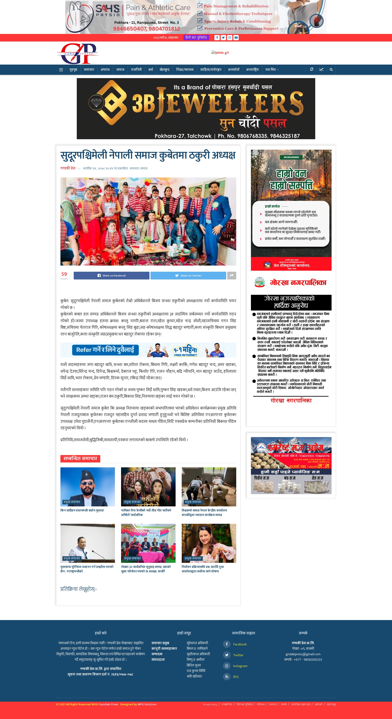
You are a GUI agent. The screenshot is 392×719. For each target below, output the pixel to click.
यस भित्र (270, 70)
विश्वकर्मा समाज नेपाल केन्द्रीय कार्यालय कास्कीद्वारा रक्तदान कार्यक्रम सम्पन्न (204, 513)
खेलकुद (164, 70)
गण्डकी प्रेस (68, 168)
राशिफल (261, 704)
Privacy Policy (210, 704)
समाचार (89, 70)
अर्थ (150, 70)
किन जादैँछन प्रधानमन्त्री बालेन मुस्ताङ (82, 510)
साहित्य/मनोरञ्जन (210, 70)
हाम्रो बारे (318, 704)
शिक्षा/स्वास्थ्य (185, 70)
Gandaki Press (108, 704)
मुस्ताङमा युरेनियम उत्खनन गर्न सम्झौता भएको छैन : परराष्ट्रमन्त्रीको (86, 569)
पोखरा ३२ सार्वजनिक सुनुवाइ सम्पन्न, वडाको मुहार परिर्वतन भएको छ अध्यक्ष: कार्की (146, 569)
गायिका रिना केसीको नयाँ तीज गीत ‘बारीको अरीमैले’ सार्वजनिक (146, 513)
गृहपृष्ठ (73, 70)
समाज (120, 70)
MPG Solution (147, 704)
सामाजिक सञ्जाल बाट (300, 704)
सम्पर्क (284, 704)
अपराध (105, 70)
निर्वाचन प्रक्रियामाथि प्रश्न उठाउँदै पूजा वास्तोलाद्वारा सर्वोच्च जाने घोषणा (203, 569)
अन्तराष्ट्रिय (252, 70)
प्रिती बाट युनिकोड (196, 37)
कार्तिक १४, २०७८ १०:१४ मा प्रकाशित (105, 168)
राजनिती (136, 70)
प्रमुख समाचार (72, 502)
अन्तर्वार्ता (233, 70)
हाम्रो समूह (331, 704)
